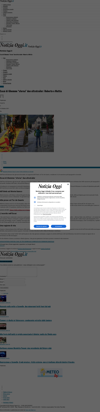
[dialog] (50, 206)
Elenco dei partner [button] (47, 214)
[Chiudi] (68, 184)
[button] (50, 205)
